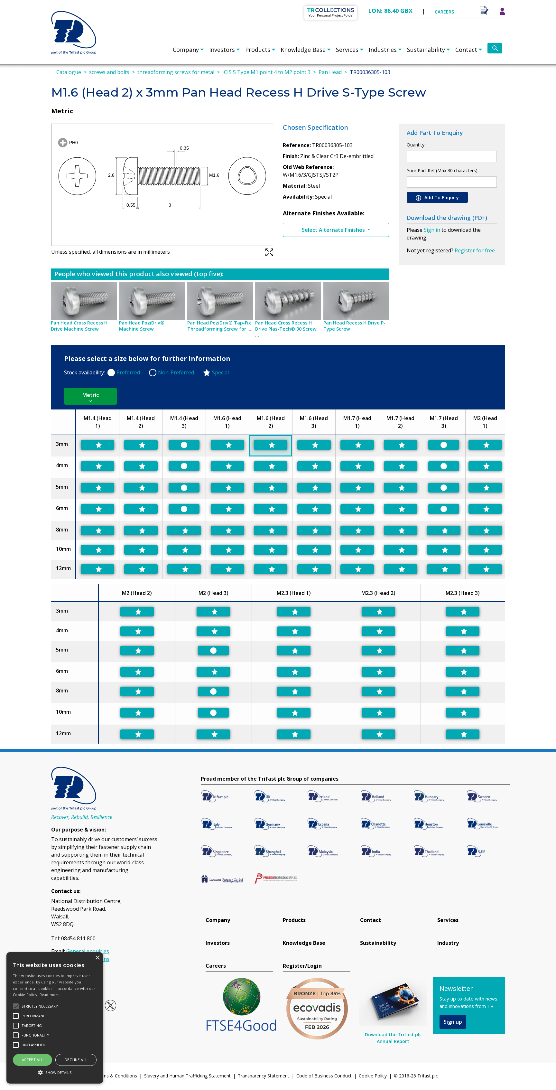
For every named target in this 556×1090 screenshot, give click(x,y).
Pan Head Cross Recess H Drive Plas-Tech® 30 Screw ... (286, 329)
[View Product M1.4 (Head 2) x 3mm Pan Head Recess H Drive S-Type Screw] (141, 445)
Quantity (415, 145)
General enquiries (87, 951)
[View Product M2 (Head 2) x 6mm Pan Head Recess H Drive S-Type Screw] (137, 672)
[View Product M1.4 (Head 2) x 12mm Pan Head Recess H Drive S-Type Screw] (141, 569)
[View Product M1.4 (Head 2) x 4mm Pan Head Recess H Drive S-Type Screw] (141, 466)
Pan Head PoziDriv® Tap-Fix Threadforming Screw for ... (219, 326)
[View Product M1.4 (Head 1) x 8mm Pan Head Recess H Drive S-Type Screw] (97, 530)
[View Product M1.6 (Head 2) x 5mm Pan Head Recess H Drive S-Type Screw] (270, 488)
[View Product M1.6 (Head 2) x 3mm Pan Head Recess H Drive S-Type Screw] (270, 445)
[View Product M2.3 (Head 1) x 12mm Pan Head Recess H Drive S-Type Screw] (293, 734)
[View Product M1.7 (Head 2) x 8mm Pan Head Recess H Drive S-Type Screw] (400, 530)
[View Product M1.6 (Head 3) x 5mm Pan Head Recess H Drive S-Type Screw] (314, 488)
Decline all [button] (76, 1059)
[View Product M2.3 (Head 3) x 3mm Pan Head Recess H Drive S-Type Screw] (462, 611)
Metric (90, 395)
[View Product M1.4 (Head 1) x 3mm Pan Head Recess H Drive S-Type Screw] (97, 445)
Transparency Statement (263, 1076)
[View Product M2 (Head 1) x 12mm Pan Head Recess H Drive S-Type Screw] (485, 569)
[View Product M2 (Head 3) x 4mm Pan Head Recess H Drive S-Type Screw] (213, 631)
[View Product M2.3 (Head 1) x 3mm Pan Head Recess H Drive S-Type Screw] (293, 611)
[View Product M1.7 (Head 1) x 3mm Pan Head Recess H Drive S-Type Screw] (357, 445)
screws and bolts (109, 72)
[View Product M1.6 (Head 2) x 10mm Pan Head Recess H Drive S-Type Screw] (270, 550)
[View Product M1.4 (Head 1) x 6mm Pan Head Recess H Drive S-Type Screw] (97, 509)
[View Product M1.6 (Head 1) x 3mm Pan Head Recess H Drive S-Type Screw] (227, 445)
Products (257, 49)
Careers (216, 966)
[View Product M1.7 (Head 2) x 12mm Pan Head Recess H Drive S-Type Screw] (400, 569)
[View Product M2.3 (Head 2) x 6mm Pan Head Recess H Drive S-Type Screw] (378, 672)
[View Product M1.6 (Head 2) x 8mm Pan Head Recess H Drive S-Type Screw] (270, 530)
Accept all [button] (32, 1059)
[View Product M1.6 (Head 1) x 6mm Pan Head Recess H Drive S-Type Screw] (227, 509)
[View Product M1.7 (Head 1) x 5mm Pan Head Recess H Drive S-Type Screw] (357, 488)
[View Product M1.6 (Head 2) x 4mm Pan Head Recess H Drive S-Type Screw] (270, 466)
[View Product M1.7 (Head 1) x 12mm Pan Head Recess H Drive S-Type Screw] (357, 569)
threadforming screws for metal (175, 72)
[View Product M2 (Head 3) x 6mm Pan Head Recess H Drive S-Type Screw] (213, 672)
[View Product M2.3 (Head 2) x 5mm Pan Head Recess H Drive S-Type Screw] (378, 650)
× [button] (97, 957)
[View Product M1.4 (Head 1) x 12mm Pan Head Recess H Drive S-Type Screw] (97, 569)
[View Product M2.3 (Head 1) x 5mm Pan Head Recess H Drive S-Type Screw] (293, 650)
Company (186, 49)
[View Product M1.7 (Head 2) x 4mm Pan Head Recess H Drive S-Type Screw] (400, 466)
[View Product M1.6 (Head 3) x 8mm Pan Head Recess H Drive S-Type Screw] (314, 530)
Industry (448, 943)
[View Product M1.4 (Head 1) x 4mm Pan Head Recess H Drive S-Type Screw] (97, 466)
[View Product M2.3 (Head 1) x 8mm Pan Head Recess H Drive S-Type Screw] (293, 691)
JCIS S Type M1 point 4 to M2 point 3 (266, 72)
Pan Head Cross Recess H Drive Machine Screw (79, 326)
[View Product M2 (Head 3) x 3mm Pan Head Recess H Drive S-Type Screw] (213, 611)
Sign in (432, 229)
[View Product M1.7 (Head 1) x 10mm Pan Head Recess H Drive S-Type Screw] (357, 550)
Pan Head (330, 72)
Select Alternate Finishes (334, 229)
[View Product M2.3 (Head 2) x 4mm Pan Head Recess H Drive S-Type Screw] (378, 631)
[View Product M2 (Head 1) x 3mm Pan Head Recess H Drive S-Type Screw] (485, 445)
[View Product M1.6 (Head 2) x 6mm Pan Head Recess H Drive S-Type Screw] (270, 509)
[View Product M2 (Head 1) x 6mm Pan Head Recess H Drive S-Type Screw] (485, 509)
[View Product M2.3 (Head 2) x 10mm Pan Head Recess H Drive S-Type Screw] (378, 713)
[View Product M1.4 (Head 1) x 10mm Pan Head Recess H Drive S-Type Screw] (97, 550)
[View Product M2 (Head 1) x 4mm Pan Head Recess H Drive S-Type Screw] (485, 466)
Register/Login (302, 966)
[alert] (54, 1018)
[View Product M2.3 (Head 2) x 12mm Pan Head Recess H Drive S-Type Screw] (378, 734)
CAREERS (444, 12)
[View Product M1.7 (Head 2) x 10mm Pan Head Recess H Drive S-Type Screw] (400, 550)
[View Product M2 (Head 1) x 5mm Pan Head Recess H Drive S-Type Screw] (485, 488)
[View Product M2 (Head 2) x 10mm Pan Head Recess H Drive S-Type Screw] (137, 713)
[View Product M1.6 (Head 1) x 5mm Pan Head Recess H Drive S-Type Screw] (227, 488)
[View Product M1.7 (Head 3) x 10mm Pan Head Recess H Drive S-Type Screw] (443, 550)
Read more (50, 994)
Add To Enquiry (441, 197)
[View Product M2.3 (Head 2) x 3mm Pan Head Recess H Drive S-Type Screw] (378, 611)
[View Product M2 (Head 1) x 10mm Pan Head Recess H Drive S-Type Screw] (485, 550)
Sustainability (426, 49)
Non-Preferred (176, 372)
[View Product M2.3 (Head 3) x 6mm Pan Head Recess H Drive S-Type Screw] (462, 672)
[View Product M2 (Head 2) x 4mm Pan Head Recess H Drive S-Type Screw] (137, 631)
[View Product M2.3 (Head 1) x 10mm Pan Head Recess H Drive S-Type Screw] (293, 713)
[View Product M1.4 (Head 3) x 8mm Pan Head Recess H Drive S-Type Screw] (184, 530)
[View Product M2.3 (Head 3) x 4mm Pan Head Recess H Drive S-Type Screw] (462, 631)
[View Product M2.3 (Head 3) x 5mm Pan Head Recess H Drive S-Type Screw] (462, 650)
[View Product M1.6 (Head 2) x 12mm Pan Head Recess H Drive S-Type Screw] (270, 569)
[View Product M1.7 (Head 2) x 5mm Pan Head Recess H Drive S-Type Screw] (400, 488)
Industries (383, 49)
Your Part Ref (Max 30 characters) (442, 170)
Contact (466, 49)
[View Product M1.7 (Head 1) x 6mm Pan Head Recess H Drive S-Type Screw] (357, 509)
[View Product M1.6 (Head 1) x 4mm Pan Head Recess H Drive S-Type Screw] (227, 466)
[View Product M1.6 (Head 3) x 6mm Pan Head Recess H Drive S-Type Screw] (314, 509)
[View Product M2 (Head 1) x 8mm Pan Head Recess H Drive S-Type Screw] (485, 530)
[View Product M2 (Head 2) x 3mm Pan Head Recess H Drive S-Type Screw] (137, 611)
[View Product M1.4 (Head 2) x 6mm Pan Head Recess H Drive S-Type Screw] (141, 509)
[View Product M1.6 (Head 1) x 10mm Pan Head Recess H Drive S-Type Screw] (227, 550)
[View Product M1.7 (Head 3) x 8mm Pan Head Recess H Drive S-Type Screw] (443, 530)
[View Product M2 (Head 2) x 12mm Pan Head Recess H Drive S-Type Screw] (137, 734)
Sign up (453, 1021)
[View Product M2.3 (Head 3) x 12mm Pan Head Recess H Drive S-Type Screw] (462, 734)
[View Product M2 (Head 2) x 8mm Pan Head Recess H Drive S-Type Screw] (137, 691)
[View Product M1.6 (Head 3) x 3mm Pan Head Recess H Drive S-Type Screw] (314, 445)
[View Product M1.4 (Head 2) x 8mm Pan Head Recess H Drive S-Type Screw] (141, 530)
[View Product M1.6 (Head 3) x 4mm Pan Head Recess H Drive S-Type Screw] (314, 466)
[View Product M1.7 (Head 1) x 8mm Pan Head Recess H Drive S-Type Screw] (357, 530)
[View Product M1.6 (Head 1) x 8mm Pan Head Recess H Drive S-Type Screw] (227, 530)
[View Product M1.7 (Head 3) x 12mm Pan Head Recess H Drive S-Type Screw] (443, 569)
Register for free (475, 250)
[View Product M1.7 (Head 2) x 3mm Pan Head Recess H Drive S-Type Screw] (400, 445)
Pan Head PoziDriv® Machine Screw (141, 326)
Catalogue (68, 72)
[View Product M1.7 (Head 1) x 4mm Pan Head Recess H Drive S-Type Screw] (357, 466)
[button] (55, 1072)
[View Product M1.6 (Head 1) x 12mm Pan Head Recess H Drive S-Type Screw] (227, 569)
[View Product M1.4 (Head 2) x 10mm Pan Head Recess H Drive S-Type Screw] (141, 550)
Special (220, 372)
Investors (222, 49)
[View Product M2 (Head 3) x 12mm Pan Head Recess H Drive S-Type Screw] (213, 734)
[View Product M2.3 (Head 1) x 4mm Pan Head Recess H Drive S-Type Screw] (293, 631)
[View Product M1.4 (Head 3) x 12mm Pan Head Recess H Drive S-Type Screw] (184, 569)
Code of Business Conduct (324, 1076)
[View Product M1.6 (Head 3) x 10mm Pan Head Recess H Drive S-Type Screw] (314, 550)
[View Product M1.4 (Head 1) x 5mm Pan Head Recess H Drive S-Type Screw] (97, 488)
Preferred (128, 372)
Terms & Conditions (116, 1076)
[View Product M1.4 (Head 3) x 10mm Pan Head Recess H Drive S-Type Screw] (184, 550)
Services (347, 49)
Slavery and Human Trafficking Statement (187, 1076)
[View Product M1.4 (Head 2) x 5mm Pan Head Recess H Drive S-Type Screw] (141, 488)
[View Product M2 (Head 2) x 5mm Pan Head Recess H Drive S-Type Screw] (137, 650)
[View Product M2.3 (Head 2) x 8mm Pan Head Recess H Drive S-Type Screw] (378, 691)
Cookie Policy (373, 1076)
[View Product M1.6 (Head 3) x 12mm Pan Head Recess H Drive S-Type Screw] (314, 569)
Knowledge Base (303, 49)
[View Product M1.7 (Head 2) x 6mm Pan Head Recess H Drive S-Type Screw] (400, 509)
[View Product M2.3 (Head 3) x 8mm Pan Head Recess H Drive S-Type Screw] (462, 691)
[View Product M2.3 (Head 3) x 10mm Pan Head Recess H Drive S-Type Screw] (462, 713)
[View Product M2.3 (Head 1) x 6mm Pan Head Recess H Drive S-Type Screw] (293, 672)
